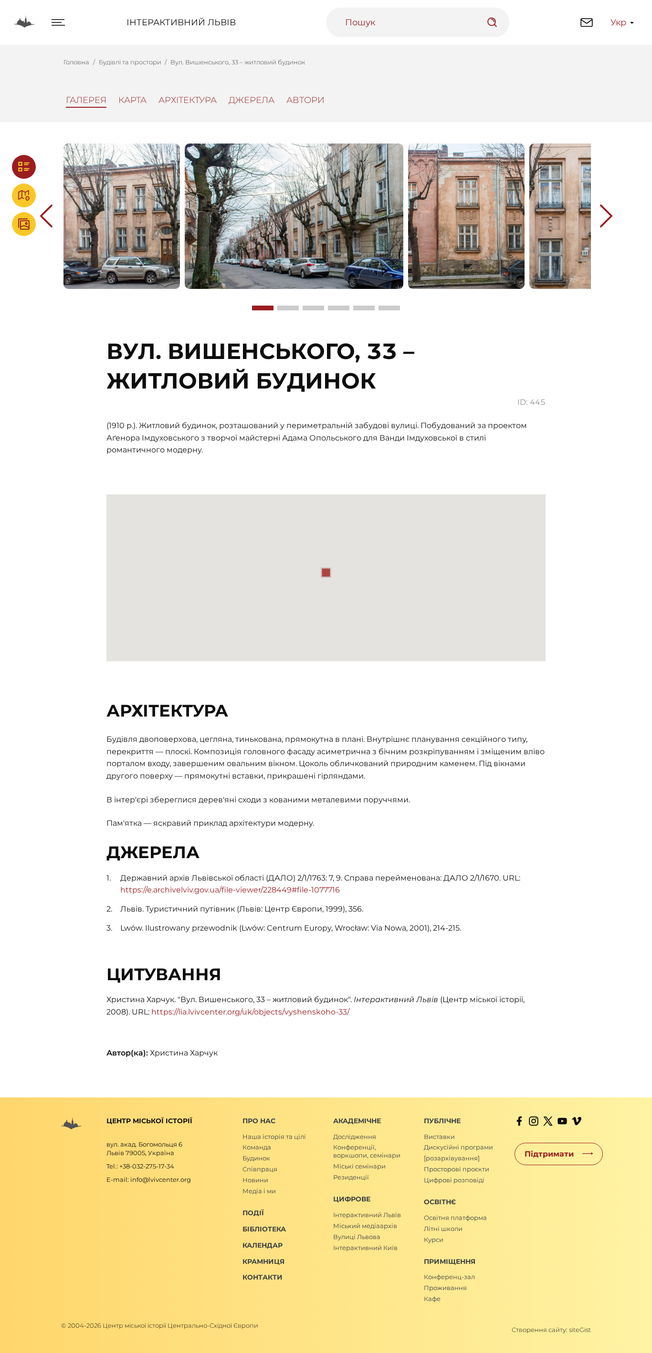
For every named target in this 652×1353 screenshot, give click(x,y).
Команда (256, 1147)
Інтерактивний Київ (365, 1247)
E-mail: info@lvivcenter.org (148, 1179)
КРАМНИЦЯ (263, 1261)
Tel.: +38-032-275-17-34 (140, 1166)
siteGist (580, 1329)
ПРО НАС (258, 1121)
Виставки (439, 1136)
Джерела (251, 100)
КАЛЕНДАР (262, 1245)
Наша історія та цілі (274, 1136)
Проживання (445, 1288)
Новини (255, 1180)
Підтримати (549, 1153)
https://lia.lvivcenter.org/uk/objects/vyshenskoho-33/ (250, 1011)
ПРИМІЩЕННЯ (449, 1261)
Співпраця (259, 1169)
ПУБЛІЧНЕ (442, 1121)
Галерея (86, 100)
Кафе (432, 1298)
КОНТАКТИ (262, 1277)
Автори (305, 100)
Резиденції (351, 1177)
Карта (132, 100)
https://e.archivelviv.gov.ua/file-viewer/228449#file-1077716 (230, 889)
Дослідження (354, 1136)
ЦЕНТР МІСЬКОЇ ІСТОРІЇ (149, 1121)
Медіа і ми (259, 1191)
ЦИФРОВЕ (351, 1199)
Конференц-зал (449, 1277)
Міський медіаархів (365, 1226)
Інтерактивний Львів (181, 22)
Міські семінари (359, 1166)
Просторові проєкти (456, 1169)
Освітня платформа (455, 1217)
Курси (433, 1239)
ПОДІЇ (253, 1213)
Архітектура (187, 100)
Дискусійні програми (458, 1147)
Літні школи (443, 1228)
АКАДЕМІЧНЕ (357, 1121)
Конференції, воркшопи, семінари (366, 1151)
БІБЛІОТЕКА (264, 1229)
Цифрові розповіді (454, 1180)
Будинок (256, 1158)
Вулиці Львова (356, 1236)
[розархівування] (452, 1158)
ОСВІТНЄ (440, 1202)
